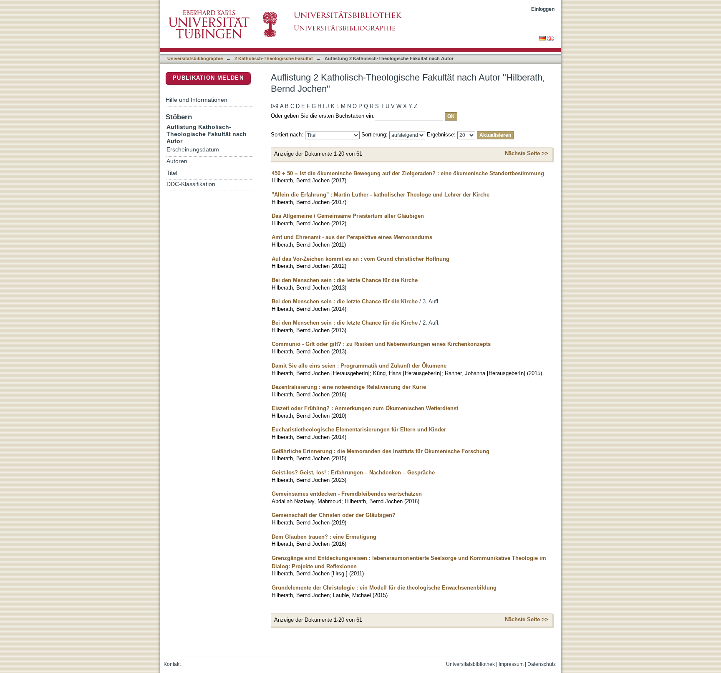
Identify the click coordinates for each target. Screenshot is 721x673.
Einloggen (543, 9)
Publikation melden (208, 78)
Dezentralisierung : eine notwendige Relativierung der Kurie (349, 387)
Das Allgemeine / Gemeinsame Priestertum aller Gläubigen (348, 216)
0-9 (274, 106)
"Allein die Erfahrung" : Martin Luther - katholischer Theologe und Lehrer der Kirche (380, 195)
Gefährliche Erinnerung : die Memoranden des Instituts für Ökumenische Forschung (380, 451)
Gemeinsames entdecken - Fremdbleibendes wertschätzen (347, 494)
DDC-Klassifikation (190, 184)
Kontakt (172, 664)
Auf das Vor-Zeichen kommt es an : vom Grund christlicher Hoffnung (360, 259)
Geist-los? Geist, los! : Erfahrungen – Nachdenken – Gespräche (353, 472)
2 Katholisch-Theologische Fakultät (273, 58)
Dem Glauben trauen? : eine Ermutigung (324, 537)
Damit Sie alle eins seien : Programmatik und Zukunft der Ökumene (359, 366)
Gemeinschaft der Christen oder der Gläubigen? (334, 515)
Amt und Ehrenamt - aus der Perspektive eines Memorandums (352, 237)
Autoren (176, 161)
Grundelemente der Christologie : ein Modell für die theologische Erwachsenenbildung (384, 588)
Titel (171, 173)
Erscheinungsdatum (192, 149)
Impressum (511, 664)
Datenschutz (541, 664)
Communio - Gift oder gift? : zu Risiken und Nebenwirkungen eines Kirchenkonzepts (381, 344)
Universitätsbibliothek (470, 664)
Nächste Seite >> (526, 153)
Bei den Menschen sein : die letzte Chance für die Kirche (345, 280)
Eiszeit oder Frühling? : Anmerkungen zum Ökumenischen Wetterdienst (365, 408)
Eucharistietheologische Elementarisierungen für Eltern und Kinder (359, 429)
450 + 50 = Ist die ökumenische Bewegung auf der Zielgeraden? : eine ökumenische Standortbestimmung (408, 173)
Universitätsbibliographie (195, 58)
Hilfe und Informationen (196, 99)
